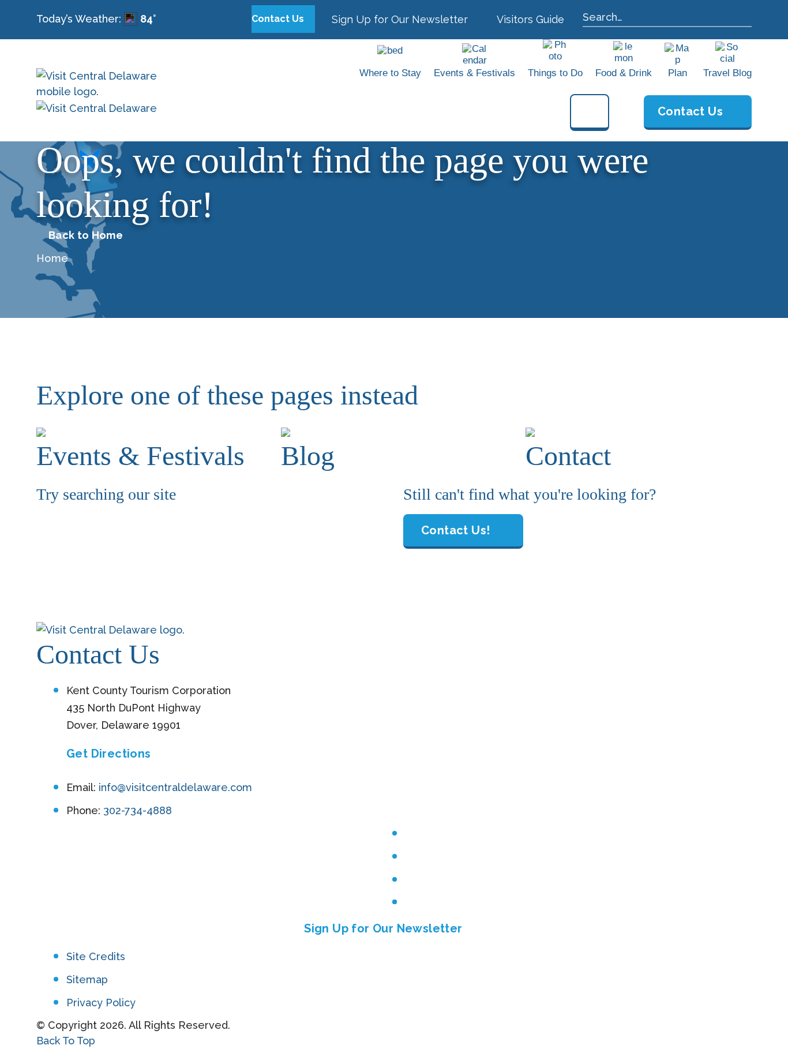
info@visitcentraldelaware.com (175, 787)
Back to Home (85, 235)
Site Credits (95, 956)
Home (52, 258)
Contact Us (279, 18)
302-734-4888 (137, 810)
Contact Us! (455, 530)
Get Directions (108, 753)
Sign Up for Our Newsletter (398, 19)
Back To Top (65, 1041)
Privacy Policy (101, 1002)
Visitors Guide (529, 19)
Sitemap (87, 979)
